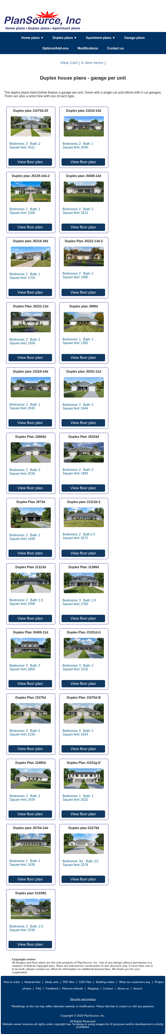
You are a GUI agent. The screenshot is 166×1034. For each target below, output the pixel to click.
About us (123, 988)
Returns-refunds (72, 988)
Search (137, 988)
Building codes (105, 982)
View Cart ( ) (83, 63)
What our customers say (134, 982)
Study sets (51, 982)
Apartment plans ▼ (100, 37)
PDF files (68, 982)
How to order (11, 982)
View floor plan (30, 162)
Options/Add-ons (55, 48)
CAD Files (85, 982)
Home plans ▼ (32, 37)
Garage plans (134, 37)
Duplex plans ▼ (65, 37)
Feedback (52, 988)
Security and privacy (83, 999)
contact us (125, 1006)
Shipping (93, 988)
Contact (108, 988)
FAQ (38, 988)
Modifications (88, 48)
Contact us (115, 48)
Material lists (32, 982)
